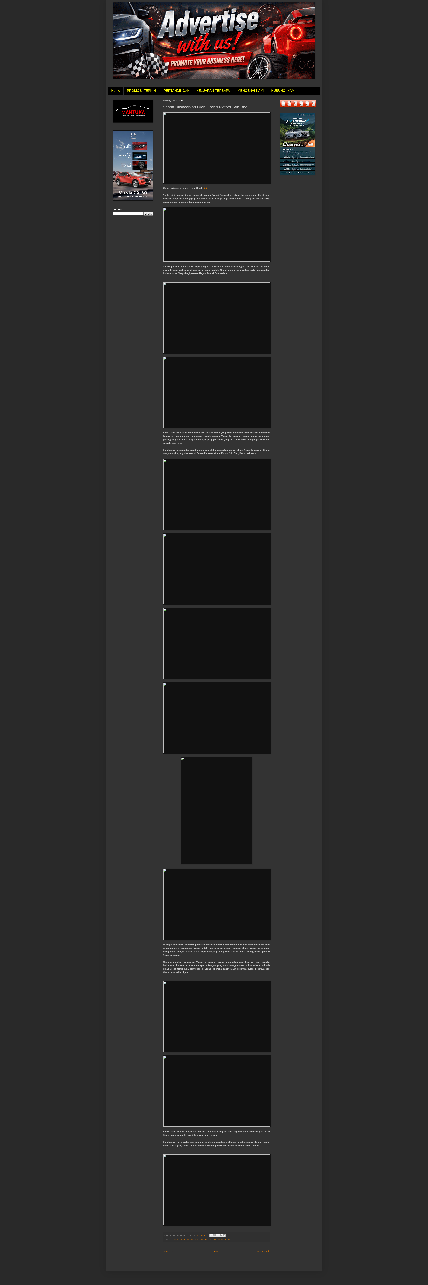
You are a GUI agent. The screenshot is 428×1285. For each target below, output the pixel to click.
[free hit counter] (298, 107)
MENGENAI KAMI (250, 90)
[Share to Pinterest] (224, 1235)
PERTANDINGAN (177, 90)
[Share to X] (217, 1235)
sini (205, 188)
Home (115, 90)
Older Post (263, 1251)
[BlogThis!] (214, 1235)
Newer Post (170, 1251)
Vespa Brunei (225, 1239)
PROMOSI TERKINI (142, 90)
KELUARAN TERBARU (213, 90)
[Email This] (211, 1235)
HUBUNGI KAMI (283, 90)
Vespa (213, 1239)
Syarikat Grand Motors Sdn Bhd (191, 1239)
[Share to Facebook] (220, 1235)
